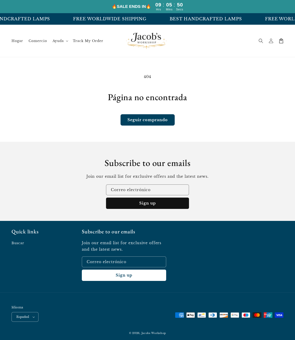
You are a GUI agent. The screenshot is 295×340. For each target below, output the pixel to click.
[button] (60, 41)
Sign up (147, 203)
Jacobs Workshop (154, 333)
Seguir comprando (147, 119)
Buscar (18, 243)
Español (22, 317)
